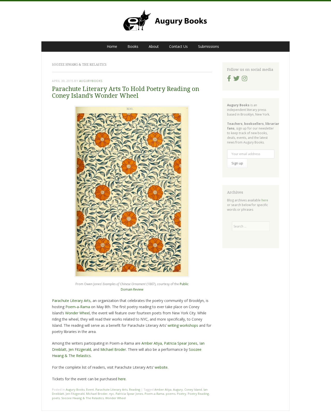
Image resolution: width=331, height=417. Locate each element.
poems (170, 394)
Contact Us (178, 46)
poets (56, 398)
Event (90, 389)
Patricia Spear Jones (180, 343)
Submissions (208, 46)
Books (132, 46)
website (161, 367)
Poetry (181, 394)
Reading (134, 389)
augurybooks (90, 81)
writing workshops (183, 325)
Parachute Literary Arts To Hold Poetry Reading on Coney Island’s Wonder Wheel (125, 92)
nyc (111, 394)
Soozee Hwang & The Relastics (82, 398)
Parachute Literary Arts (71, 300)
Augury (178, 389)
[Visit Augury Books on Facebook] (229, 79)
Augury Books (75, 389)
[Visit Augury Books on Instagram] (244, 79)
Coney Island (193, 389)
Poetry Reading (198, 394)
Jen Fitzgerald (80, 349)
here (122, 378)
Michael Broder (112, 349)
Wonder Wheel (77, 312)
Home (112, 46)
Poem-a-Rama (77, 306)
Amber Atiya (151, 343)
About (154, 46)
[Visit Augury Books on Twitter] (236, 79)
